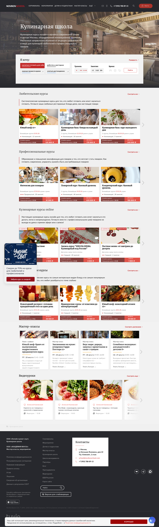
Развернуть (133, 60)
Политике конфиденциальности (78, 523)
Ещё (91, 6)
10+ (101, 70)
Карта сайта (47, 482)
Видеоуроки (47, 474)
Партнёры (46, 462)
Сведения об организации (16, 480)
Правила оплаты (12, 469)
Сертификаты (34, 6)
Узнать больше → (59, 366)
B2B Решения (48, 478)
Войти (146, 6)
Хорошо (129, 521)
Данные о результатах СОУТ (17, 484)
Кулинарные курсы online (36, 209)
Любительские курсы (33, 94)
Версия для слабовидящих (57, 494)
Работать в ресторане (55, 65)
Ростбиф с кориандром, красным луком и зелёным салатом (71, 409)
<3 (92, 70)
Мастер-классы (80, 6)
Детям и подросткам (64, 6)
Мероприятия (47, 6)
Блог (44, 466)
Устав (8, 472)
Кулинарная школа (50, 454)
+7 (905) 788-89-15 (121, 6)
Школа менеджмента (51, 458)
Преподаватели (49, 470)
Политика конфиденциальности (19, 457)
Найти (130, 70)
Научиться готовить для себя (33, 65)
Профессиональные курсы (37, 152)
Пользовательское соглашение (18, 461)
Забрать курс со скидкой (20, 279)
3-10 (97, 70)
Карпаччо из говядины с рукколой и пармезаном (33, 409)
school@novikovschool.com (89, 458)
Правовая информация (15, 465)
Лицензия (10, 476)
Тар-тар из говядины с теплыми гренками (105, 409)
